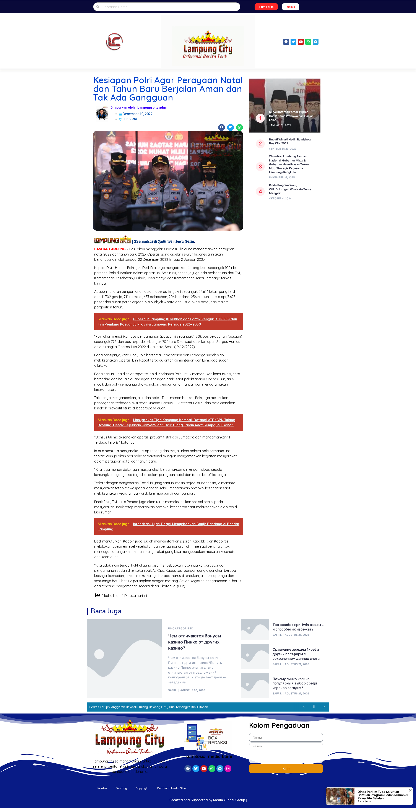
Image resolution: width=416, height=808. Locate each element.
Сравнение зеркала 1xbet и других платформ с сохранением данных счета (296, 654)
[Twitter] (293, 42)
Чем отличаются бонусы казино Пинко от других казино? (194, 642)
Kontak (102, 788)
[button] (266, 6)
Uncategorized (180, 628)
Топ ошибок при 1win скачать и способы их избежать (298, 626)
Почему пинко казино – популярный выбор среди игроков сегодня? (295, 683)
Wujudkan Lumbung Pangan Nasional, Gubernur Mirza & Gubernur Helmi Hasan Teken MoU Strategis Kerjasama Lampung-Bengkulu (289, 164)
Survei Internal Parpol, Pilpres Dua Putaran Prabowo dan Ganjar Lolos (291, 115)
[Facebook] (286, 42)
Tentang (121, 788)
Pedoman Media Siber (172, 788)
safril (172, 690)
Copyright (142, 788)
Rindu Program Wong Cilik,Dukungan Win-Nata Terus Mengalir (290, 189)
